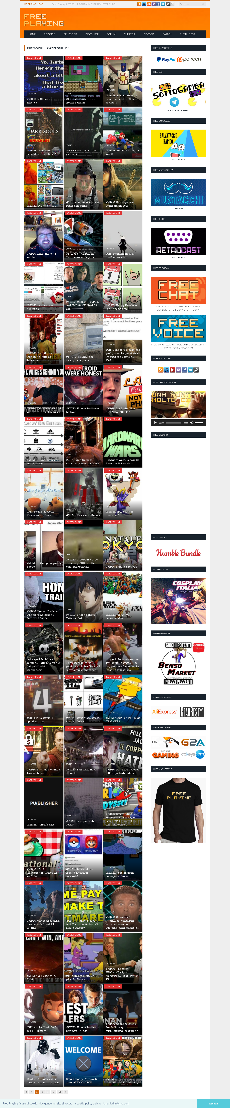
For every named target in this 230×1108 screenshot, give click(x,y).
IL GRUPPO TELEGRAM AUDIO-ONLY (170, 344)
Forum (111, 34)
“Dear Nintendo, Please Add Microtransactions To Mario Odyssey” (83, 924)
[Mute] (192, 422)
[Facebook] (158, 5)
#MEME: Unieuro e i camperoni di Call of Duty (122, 1080)
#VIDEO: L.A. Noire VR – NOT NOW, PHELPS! (120, 410)
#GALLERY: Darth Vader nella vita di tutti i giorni (43, 1080)
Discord (148, 34)
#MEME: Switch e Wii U (41, 205)
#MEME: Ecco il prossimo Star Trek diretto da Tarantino (43, 356)
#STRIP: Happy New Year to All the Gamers (121, 307)
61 (60, 1091)
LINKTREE (178, 208)
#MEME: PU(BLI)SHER (40, 824)
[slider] (199, 422)
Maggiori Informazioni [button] (116, 1103)
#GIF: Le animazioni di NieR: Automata (120, 255)
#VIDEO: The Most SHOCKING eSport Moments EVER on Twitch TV (122, 974)
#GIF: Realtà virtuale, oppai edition (40, 719)
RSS (177, 110)
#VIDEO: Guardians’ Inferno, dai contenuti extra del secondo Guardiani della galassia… (122, 922)
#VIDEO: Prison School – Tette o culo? (81, 616)
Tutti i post (187, 34)
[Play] (155, 422)
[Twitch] (154, 5)
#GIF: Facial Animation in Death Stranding (83, 203)
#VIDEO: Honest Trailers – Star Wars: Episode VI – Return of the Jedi (43, 614)
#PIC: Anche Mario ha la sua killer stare (42, 1029)
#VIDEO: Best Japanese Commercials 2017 (120, 203)
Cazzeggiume (34, 58)
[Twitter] (163, 5)
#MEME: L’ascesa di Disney (83, 515)
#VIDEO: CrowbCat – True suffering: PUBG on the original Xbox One (82, 563)
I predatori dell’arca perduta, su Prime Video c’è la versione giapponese (83, 666)
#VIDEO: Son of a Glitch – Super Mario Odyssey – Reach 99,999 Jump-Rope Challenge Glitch (121, 819)
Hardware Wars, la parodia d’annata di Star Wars (123, 461)
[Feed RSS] (139, 5)
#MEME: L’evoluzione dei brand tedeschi (42, 461)
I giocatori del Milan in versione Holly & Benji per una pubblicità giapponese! (43, 665)
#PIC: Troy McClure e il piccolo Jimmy (80, 977)
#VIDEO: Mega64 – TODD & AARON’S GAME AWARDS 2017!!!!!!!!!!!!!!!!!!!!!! (82, 305)
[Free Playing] (44, 19)
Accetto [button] (213, 1103)
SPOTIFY (170, 110)
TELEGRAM (185, 110)
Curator (129, 34)
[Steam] (168, 5)
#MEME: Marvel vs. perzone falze (118, 616)
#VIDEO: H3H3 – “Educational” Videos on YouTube (42, 872)
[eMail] (172, 5)
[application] (178, 422)
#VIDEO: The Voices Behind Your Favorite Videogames (44, 410)
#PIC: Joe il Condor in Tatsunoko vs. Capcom (80, 255)
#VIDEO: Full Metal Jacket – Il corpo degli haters (122, 771)
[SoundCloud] (149, 5)
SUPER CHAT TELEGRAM (171, 306)
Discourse (91, 34)
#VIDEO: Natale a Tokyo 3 (121, 566)
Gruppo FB (70, 34)
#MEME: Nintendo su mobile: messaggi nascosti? (79, 872)
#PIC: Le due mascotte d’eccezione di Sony (40, 513)
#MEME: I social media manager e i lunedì (120, 874)
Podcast (49, 34)
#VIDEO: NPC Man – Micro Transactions (43, 771)
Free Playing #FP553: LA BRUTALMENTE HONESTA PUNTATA (86, 4)
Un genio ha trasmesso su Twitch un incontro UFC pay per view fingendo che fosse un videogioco (122, 665)
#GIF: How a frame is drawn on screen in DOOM (82, 461)
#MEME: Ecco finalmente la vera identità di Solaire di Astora (122, 99)
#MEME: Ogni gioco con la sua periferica (82, 719)
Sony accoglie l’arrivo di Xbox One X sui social (81, 1080)
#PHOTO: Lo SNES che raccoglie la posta (79, 358)
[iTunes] (144, 5)
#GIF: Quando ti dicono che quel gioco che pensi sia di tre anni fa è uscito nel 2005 (123, 355)
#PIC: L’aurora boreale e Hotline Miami (81, 100)
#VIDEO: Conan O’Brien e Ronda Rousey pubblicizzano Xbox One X (122, 1027)
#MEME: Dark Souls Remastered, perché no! (41, 152)
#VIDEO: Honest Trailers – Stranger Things (82, 1029)
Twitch (167, 34)
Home (32, 34)
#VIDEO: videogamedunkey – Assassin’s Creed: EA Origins (43, 924)
